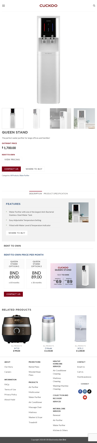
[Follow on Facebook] (80, 391)
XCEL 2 (80, 348)
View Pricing (12, 159)
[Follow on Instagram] (85, 391)
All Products (14, 175)
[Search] (94, 5)
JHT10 (16, 348)
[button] (3, 6)
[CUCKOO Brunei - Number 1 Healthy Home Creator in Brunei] (48, 5)
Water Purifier (24, 175)
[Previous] (7, 59)
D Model (48, 348)
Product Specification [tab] (56, 194)
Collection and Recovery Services (60, 398)
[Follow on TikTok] (89, 391)
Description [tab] (35, 194)
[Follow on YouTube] (85, 397)
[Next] (90, 59)
